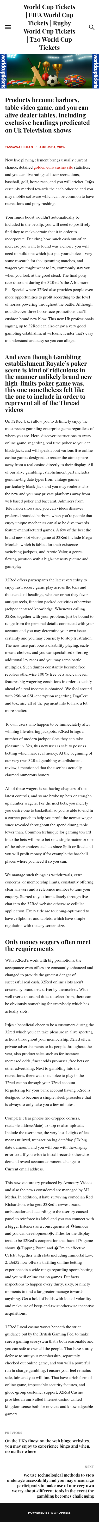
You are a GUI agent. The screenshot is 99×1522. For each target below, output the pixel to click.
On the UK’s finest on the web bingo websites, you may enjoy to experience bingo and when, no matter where (47, 1446)
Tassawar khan (19, 147)
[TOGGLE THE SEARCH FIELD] (91, 27)
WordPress (60, 1512)
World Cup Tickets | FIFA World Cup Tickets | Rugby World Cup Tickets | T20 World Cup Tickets (49, 26)
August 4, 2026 (52, 147)
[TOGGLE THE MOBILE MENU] (8, 27)
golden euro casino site (53, 167)
